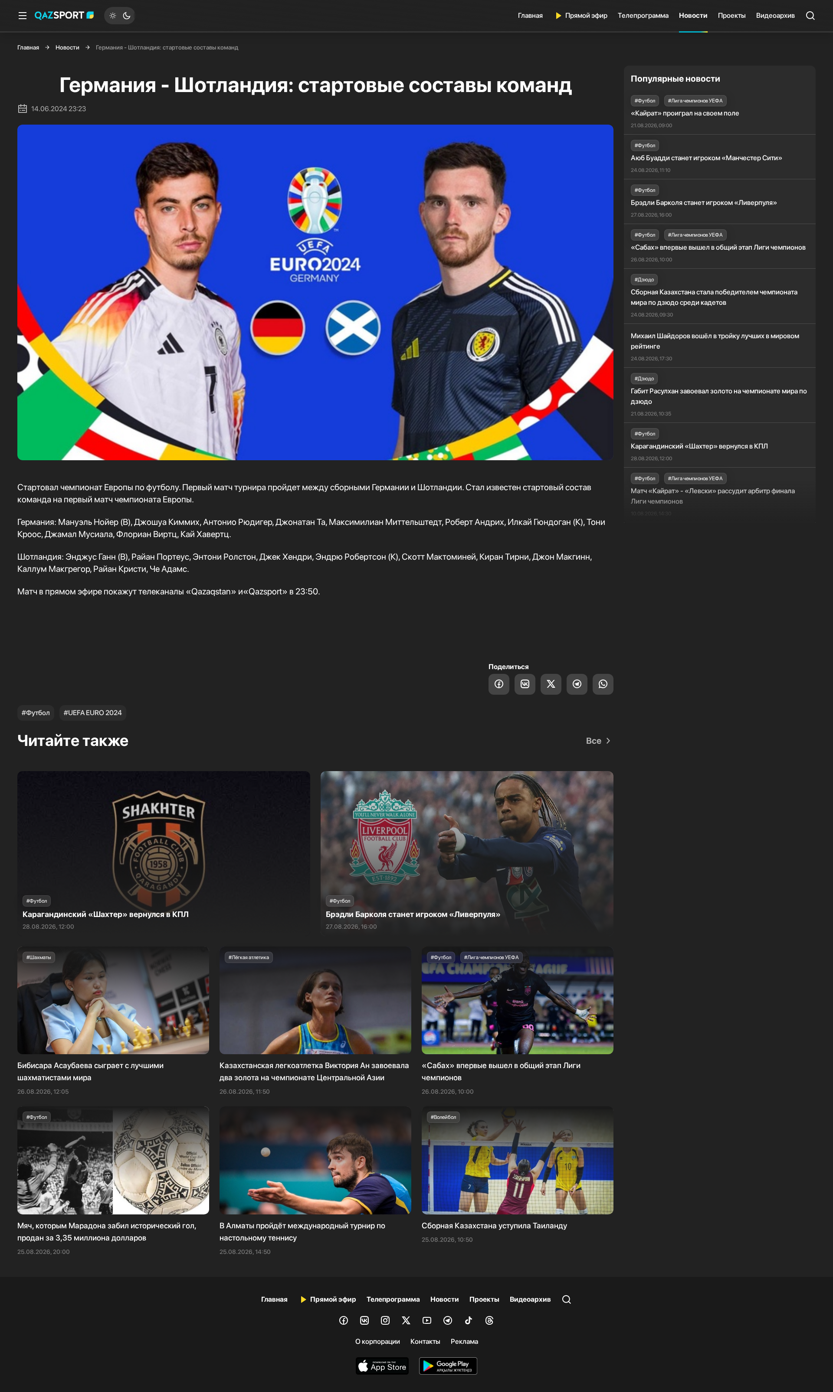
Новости (693, 15)
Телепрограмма (643, 15)
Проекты (732, 15)
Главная (530, 15)
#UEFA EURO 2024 (93, 713)
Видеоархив (775, 15)
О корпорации (377, 1341)
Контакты (425, 1341)
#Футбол (36, 713)
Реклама (464, 1341)
